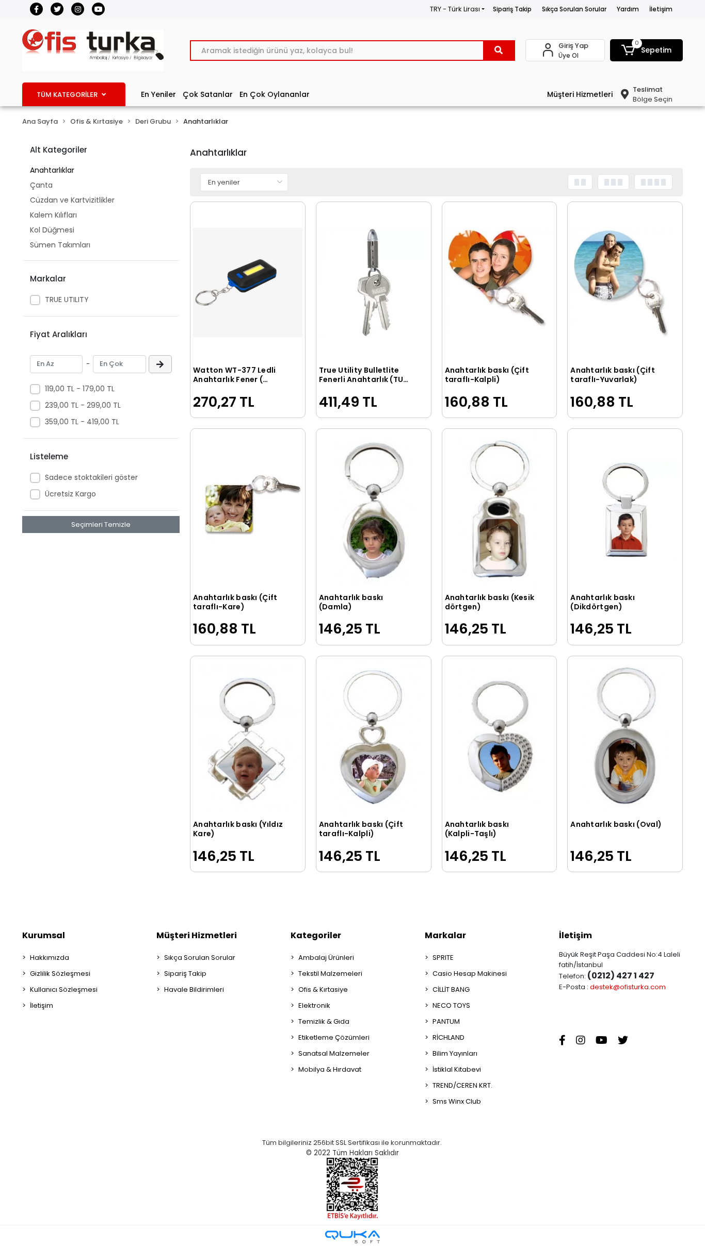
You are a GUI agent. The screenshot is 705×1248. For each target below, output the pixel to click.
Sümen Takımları (60, 245)
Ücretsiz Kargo (70, 494)
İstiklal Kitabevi (456, 1069)
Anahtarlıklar (52, 170)
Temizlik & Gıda (323, 1021)
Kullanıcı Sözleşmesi (64, 989)
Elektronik (314, 1005)
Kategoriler (316, 935)
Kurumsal (43, 935)
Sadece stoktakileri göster (91, 477)
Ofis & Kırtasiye (323, 989)
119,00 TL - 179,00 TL (80, 389)
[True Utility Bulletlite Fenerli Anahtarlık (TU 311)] (373, 283)
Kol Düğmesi (52, 230)
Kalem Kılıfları (53, 215)
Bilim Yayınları (454, 1053)
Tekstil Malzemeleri (330, 973)
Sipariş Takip (512, 9)
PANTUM (446, 1021)
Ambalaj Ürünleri (326, 957)
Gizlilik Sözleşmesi (60, 973)
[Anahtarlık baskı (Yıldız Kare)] (247, 737)
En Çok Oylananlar (274, 94)
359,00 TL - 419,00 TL (82, 422)
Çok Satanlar (208, 94)
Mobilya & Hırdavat (329, 1069)
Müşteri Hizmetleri (580, 94)
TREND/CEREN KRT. (462, 1085)
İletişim (660, 9)
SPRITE (443, 957)
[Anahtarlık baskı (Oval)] (625, 737)
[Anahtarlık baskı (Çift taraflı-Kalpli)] (499, 283)
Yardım (628, 9)
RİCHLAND (448, 1037)
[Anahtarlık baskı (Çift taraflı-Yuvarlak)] (625, 283)
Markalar (445, 935)
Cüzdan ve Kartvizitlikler (72, 200)
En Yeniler (158, 94)
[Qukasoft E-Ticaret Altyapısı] (352, 1236)
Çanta (41, 185)
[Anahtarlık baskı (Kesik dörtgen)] (499, 509)
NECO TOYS (451, 1005)
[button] (646, 50)
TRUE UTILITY (67, 299)
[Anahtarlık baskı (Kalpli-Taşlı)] (499, 737)
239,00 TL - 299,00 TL (83, 405)
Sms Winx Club (456, 1101)
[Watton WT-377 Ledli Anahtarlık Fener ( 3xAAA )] (247, 283)
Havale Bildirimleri (194, 989)
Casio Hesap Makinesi (469, 973)
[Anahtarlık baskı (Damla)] (373, 509)
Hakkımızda (49, 957)
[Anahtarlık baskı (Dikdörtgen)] (625, 509)
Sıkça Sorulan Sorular (574, 9)
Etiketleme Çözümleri (334, 1037)
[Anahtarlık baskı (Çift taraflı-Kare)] (247, 509)
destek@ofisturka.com (628, 987)
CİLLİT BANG (451, 989)
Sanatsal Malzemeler (334, 1053)
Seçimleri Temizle (101, 524)
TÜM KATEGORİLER (67, 94)
